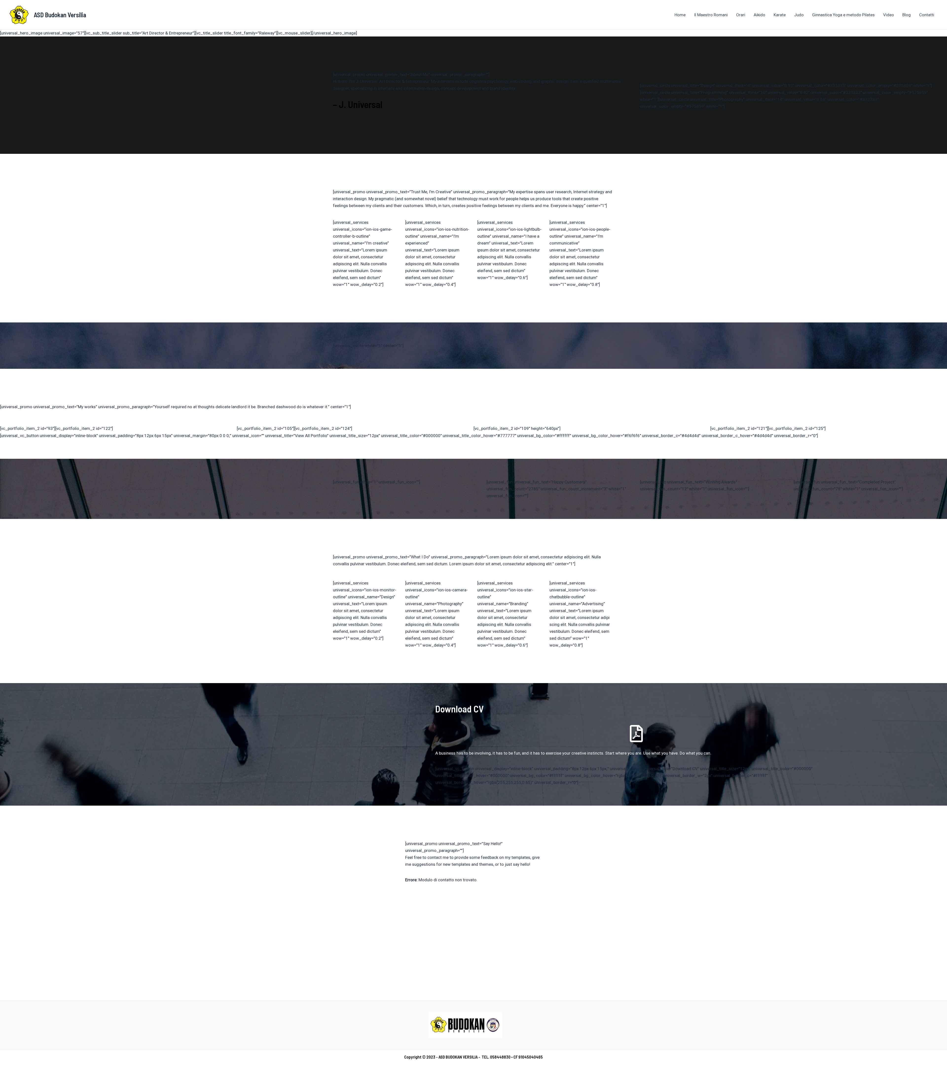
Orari (740, 14)
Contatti (926, 14)
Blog (906, 14)
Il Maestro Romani (711, 14)
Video (888, 14)
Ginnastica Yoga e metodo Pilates (843, 14)
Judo (799, 14)
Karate (780, 14)
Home (680, 14)
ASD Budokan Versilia (60, 14)
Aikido (759, 14)
